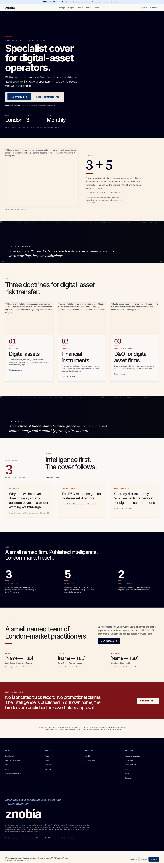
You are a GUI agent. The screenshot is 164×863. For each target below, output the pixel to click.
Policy (27, 860)
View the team (109, 641)
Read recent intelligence (47, 96)
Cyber (7, 769)
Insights (71, 8)
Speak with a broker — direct (16, 105)
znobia (10, 8)
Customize (133, 859)
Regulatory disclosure (132, 756)
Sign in (144, 8)
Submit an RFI (148, 700)
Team (47, 760)
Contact (96, 8)
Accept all (154, 859)
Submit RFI (153, 8)
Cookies (128, 778)
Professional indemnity (13, 774)
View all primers (52, 477)
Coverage (61, 8)
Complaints (129, 760)
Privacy (127, 769)
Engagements (90, 760)
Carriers (80, 8)
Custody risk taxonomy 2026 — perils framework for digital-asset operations (134, 498)
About (88, 8)
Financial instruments (12, 760)
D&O (6, 765)
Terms (127, 774)
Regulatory (49, 765)
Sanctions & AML (131, 765)
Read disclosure (116, 2)
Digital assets (9, 756)
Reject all (144, 859)
